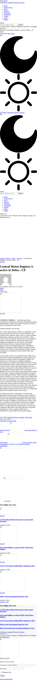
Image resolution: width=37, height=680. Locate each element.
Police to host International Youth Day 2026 (14, 596)
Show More (11, 33)
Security (2, 262)
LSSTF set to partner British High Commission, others (17, 566)
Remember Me (6, 672)
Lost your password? (6, 679)
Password (3, 668)
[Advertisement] (18, 238)
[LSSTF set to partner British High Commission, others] (8, 560)
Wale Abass (28, 417)
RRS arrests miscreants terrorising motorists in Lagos (17, 628)
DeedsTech (5, 637)
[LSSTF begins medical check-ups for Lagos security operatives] (8, 514)
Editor (2, 288)
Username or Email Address (8, 665)
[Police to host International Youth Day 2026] (12, 591)
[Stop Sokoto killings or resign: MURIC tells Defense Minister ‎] (8, 542)
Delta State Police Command (15, 417)
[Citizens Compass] (12, 2)
